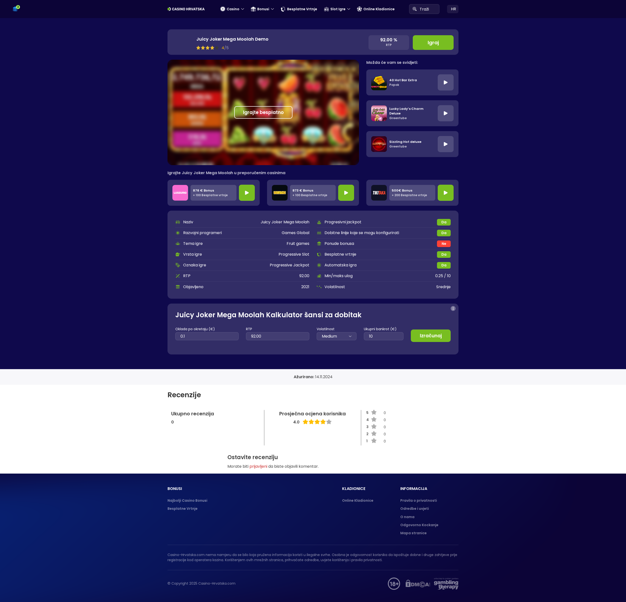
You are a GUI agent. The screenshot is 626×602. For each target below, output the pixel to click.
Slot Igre (338, 9)
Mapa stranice (413, 533)
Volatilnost (326, 329)
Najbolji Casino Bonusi (187, 500)
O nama (407, 516)
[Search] (414, 8)
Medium (329, 336)
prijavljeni (258, 466)
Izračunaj (431, 335)
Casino (233, 9)
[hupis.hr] (394, 584)
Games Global (295, 233)
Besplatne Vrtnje (302, 9)
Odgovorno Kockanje (419, 524)
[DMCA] (418, 584)
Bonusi (263, 9)
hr (453, 9)
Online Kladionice (379, 9)
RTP (249, 329)
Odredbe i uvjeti (414, 508)
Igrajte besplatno (263, 112)
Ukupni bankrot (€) (380, 329)
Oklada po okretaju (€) (195, 329)
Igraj (433, 42)
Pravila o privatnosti (418, 500)
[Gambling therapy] (446, 584)
